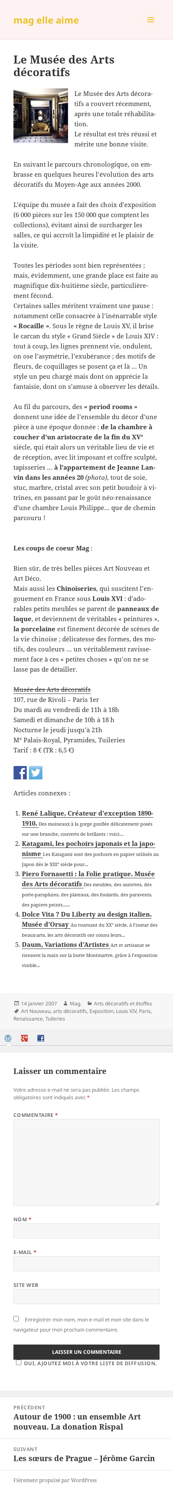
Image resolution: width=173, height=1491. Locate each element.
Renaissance (28, 1018)
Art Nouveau (35, 1011)
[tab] (8, 1038)
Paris (145, 1011)
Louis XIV (126, 1011)
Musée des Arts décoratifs (52, 689)
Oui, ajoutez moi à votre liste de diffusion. (90, 1363)
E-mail (25, 1252)
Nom (22, 1219)
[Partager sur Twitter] (35, 772)
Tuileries (55, 1018)
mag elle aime (46, 19)
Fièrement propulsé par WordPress (55, 1480)
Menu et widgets (151, 28)
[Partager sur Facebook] (20, 772)
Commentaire (35, 1115)
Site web (26, 1285)
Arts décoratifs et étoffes (123, 1003)
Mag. (75, 1003)
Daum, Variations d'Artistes (66, 944)
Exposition (101, 1011)
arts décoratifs (70, 1011)
